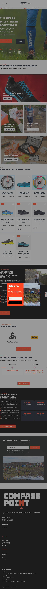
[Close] (39, 284)
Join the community (15, 302)
